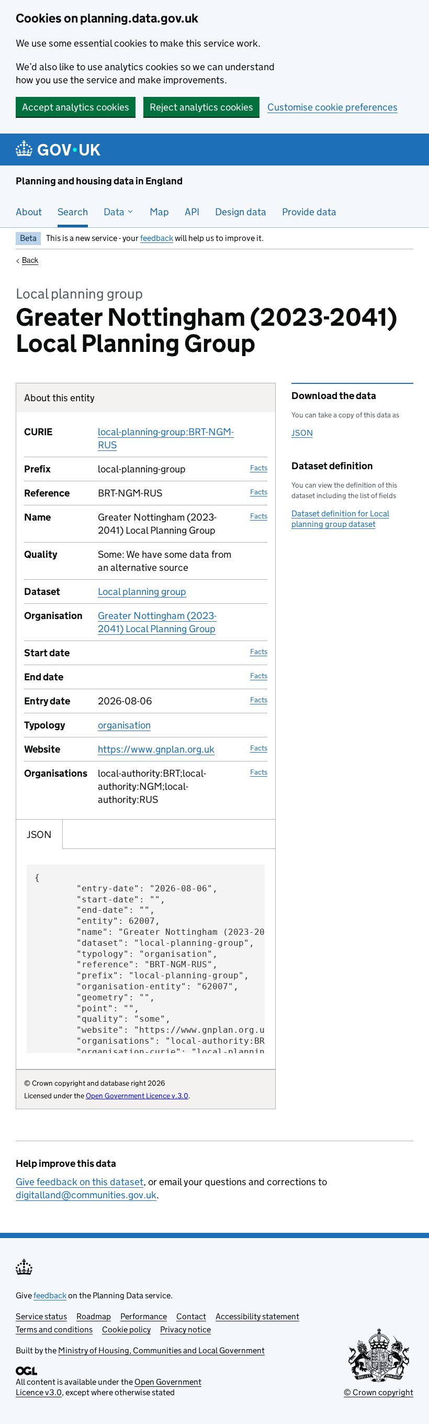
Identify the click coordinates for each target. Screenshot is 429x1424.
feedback (156, 238)
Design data (240, 212)
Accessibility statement (257, 1316)
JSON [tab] (39, 835)
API (192, 212)
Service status (41, 1316)
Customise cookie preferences (332, 107)
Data (115, 212)
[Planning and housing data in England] (60, 149)
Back (30, 260)
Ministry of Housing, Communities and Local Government (161, 1350)
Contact (191, 1316)
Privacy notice (185, 1329)
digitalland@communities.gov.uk (86, 1195)
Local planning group (142, 592)
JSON (302, 433)
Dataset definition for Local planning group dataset (340, 519)
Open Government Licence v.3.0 (137, 1095)
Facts (258, 467)
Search (73, 212)
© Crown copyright (378, 1392)
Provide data (309, 212)
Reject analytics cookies (201, 107)
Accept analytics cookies (75, 107)
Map (159, 212)
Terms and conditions (54, 1329)
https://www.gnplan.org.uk (156, 749)
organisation (124, 725)
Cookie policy (126, 1329)
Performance (143, 1316)
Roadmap (93, 1316)
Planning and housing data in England (99, 181)
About (29, 212)
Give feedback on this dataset (79, 1182)
